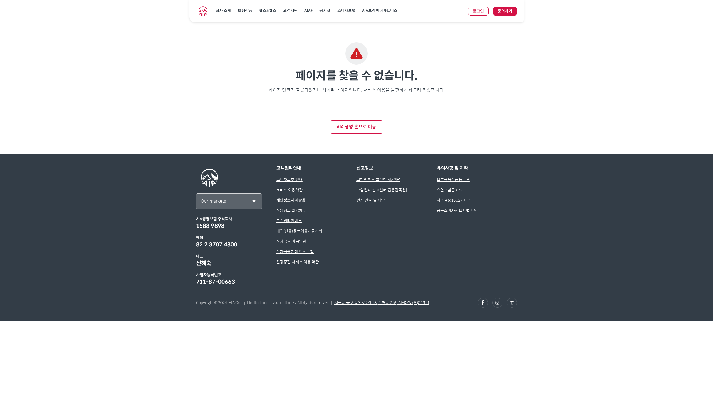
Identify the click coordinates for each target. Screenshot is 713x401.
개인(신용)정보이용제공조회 (299, 231)
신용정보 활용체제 (291, 210)
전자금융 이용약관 (291, 241)
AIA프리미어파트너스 (379, 10)
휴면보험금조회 (449, 189)
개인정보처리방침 (291, 200)
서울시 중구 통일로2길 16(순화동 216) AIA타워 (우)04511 (381, 302)
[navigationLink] (203, 11)
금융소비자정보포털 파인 (457, 210)
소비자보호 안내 (289, 179)
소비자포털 (346, 10)
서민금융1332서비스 (454, 200)
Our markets (213, 201)
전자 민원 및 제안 (370, 200)
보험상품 (245, 10)
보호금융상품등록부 (453, 179)
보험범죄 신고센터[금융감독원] (381, 189)
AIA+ (308, 10)
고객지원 (290, 10)
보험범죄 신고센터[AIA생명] (379, 179)
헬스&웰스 (268, 10)
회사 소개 (223, 10)
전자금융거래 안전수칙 (295, 251)
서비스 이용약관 (289, 189)
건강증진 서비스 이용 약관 (297, 262)
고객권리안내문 (289, 220)
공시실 (324, 10)
